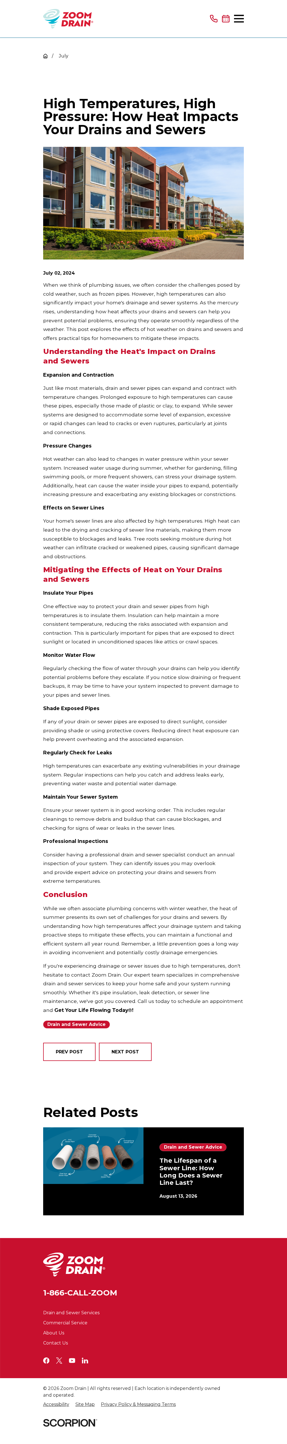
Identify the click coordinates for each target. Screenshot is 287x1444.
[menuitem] (56, 1405)
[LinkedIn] (85, 1360)
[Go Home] (45, 56)
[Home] (68, 18)
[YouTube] (72, 1360)
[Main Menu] (239, 19)
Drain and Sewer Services (71, 1312)
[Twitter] (59, 1360)
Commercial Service (65, 1322)
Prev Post (69, 1051)
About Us (53, 1333)
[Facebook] (46, 1360)
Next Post (125, 1051)
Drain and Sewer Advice (76, 1024)
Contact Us (55, 1343)
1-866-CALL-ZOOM (80, 1292)
